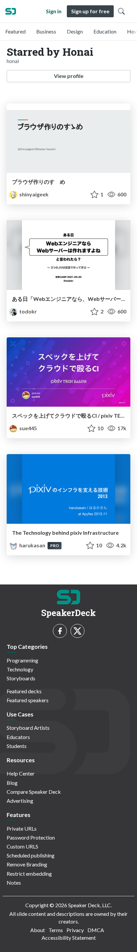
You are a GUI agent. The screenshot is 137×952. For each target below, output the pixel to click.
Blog (12, 783)
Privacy (75, 930)
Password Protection (31, 837)
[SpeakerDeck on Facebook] (60, 631)
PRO (54, 545)
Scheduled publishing (31, 855)
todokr (27, 311)
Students (17, 746)
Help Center (21, 773)
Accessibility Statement (69, 937)
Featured (15, 31)
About (37, 930)
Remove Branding (27, 864)
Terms (56, 930)
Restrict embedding (29, 873)
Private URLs (22, 828)
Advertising (20, 800)
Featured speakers (28, 700)
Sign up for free (90, 11)
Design (75, 31)
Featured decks (24, 691)
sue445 (27, 428)
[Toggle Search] (121, 11)
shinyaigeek (33, 194)
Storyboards (21, 678)
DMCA (95, 930)
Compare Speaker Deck (34, 791)
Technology (20, 669)
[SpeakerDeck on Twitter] (77, 631)
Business (46, 31)
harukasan (32, 545)
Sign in (54, 11)
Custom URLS (22, 846)
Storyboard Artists (28, 727)
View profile (68, 76)
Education (104, 31)
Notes (14, 882)
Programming (22, 660)
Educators (18, 737)
